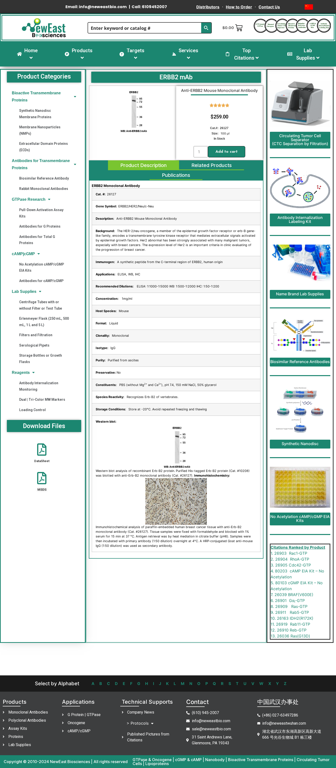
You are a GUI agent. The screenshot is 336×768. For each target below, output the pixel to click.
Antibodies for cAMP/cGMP (41, 281)
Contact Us (269, 6)
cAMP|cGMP (23, 254)
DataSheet (41, 461)
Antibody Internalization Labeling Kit (300, 219)
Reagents (21, 372)
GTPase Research (29, 199)
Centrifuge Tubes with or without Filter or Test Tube (40, 305)
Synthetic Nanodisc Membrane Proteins (35, 114)
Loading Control (32, 410)
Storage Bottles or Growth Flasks (40, 358)
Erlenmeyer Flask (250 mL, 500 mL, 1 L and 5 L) (44, 322)
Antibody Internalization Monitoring (38, 386)
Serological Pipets (34, 345)
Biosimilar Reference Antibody (44, 178)
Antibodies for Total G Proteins (37, 240)
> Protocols (138, 723)
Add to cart (226, 152)
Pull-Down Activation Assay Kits (41, 213)
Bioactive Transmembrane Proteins (36, 96)
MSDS (41, 489)
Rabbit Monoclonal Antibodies (43, 189)
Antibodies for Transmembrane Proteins (41, 164)
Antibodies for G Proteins (40, 226)
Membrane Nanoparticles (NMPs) (40, 130)
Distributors (207, 6)
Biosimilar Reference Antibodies (300, 361)
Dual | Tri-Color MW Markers (42, 399)
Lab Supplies (24, 291)
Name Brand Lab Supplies (300, 293)
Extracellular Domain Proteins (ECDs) (43, 147)
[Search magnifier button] (206, 28)
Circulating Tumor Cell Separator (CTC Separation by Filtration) (300, 139)
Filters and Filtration (35, 335)
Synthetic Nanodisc (300, 443)
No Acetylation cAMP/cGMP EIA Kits (41, 267)
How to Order (239, 6)
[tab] (143, 165)
